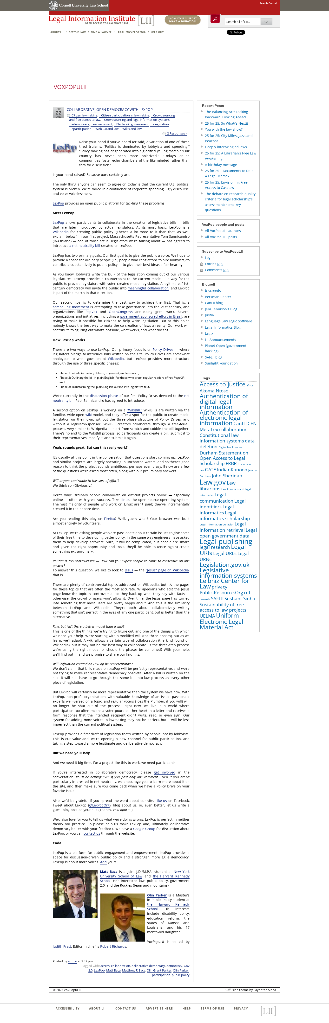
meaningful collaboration (148, 288)
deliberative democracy (148, 966)
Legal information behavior (217, 524)
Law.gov (213, 482)
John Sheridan (227, 476)
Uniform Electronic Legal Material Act (221, 621)
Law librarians (218, 486)
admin (72, 961)
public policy (181, 975)
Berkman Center (218, 296)
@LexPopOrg (99, 805)
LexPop (58, 203)
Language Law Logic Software (228, 321)
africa (249, 385)
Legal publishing (226, 541)
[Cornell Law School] (84, 10)
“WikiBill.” (134, 410)
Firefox (109, 518)
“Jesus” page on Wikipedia (167, 570)
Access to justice (222, 384)
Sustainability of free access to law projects (223, 607)
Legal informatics (217, 510)
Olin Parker (157, 895)
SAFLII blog (213, 357)
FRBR (231, 463)
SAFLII (217, 598)
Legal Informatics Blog (223, 327)
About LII (57, 32)
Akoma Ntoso (214, 391)
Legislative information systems (228, 572)
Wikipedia (61, 232)
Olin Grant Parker (159, 970)
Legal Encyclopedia (131, 32)
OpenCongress (121, 311)
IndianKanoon (232, 470)
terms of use (212, 1008)
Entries (214, 264)
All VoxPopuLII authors (223, 230)
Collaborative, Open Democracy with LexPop (110, 109)
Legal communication (216, 498)
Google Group (144, 828)
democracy (174, 966)
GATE (210, 470)
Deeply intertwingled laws (226, 147)
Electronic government (132, 124)
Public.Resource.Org (221, 592)
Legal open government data (228, 533)
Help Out (157, 32)
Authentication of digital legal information (224, 401)
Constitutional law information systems (222, 438)
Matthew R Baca (133, 970)
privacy (219, 587)
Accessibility (67, 1008)
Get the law (77, 32)
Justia (209, 315)
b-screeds (213, 290)
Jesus (129, 570)
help (187, 1008)
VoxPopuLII (70, 87)
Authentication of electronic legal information (224, 417)
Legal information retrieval (223, 527)
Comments (217, 270)
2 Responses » (177, 133)
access (105, 966)
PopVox (91, 311)
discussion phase (104, 395)
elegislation (161, 124)
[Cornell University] (54, 10)
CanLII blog (214, 303)
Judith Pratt (62, 946)
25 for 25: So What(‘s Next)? (226, 123)
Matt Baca (108, 871)
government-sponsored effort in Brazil (151, 316)
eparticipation (82, 129)
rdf (247, 592)
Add (103, 862)
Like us (161, 800)
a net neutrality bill (84, 245)
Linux (125, 499)
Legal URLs (225, 553)
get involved (164, 772)
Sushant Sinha (239, 598)
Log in (210, 257)
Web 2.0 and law (106, 129)
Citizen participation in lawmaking (125, 115)
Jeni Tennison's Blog (221, 309)
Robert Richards (113, 946)
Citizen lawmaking (84, 115)
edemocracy (80, 124)
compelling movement (71, 307)
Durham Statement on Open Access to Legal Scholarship (224, 458)
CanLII (240, 423)
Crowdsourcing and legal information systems (137, 120)
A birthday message (221, 164)
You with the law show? (224, 129)
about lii (97, 1008)
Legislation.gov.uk (225, 565)
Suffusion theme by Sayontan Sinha (250, 990)
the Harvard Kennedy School (168, 906)
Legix (209, 333)
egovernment (102, 124)
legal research (215, 547)
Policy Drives (163, 349)
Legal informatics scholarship (225, 516)
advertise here (159, 1008)
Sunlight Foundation (221, 363)
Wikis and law (132, 129)
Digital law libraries (230, 447)
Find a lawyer (101, 32)
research (205, 599)
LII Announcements (220, 339)
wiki (89, 414)
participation (161, 975)
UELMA (207, 616)
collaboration (120, 966)
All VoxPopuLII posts (221, 237)
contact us (92, 833)
